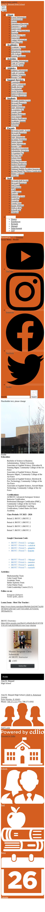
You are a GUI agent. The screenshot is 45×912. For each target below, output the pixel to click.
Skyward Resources (19, 103)
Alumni (14, 22)
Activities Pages (17, 66)
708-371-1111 (12, 702)
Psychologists (16, 89)
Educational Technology (20, 52)
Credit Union (16, 192)
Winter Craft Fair (17, 174)
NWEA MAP (16, 208)
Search (3, 397)
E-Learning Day (17, 110)
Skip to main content (9, 2)
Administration (17, 20)
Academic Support (18, 47)
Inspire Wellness (17, 206)
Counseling (15, 82)
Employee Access (18, 197)
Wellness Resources (19, 96)
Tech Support (16, 117)
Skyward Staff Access (19, 181)
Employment (16, 29)
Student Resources (18, 114)
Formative (15, 201)
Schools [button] (10, 217)
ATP (13, 231)
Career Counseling (18, 84)
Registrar (14, 33)
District (14, 219)
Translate (19, 237)
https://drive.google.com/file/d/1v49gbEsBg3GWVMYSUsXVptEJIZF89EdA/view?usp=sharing (22, 624)
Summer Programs (18, 56)
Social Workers (17, 91)
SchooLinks (15, 135)
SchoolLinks (16, 210)
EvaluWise (15, 199)
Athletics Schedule (18, 75)
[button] (10, 15)
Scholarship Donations (20, 151)
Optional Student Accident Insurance (25, 169)
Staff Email (15, 185)
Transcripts (15, 38)
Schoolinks (15, 123)
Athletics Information (19, 71)
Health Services (17, 87)
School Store (16, 158)
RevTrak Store (16, 155)
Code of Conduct (18, 63)
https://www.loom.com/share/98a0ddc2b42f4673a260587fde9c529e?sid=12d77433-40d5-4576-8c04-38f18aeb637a (22, 608)
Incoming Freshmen (19, 140)
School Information (18, 17)
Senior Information (18, 144)
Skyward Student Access (21, 101)
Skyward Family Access (20, 131)
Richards (14, 224)
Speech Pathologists (19, 94)
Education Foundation (19, 149)
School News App (18, 35)
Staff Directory (17, 42)
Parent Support (17, 142)
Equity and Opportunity (20, 31)
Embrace (14, 194)
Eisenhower (15, 222)
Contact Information (19, 40)
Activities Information (19, 61)
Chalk (13, 190)
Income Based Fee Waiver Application (26, 171)
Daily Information (18, 108)
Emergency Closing (19, 26)
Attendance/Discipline (19, 24)
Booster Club (16, 77)
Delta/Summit (16, 228)
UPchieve (15, 126)
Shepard (14, 226)
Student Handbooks (19, 119)
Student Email (16, 105)
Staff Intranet (16, 187)
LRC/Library (16, 54)
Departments (16, 49)
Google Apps (16, 112)
